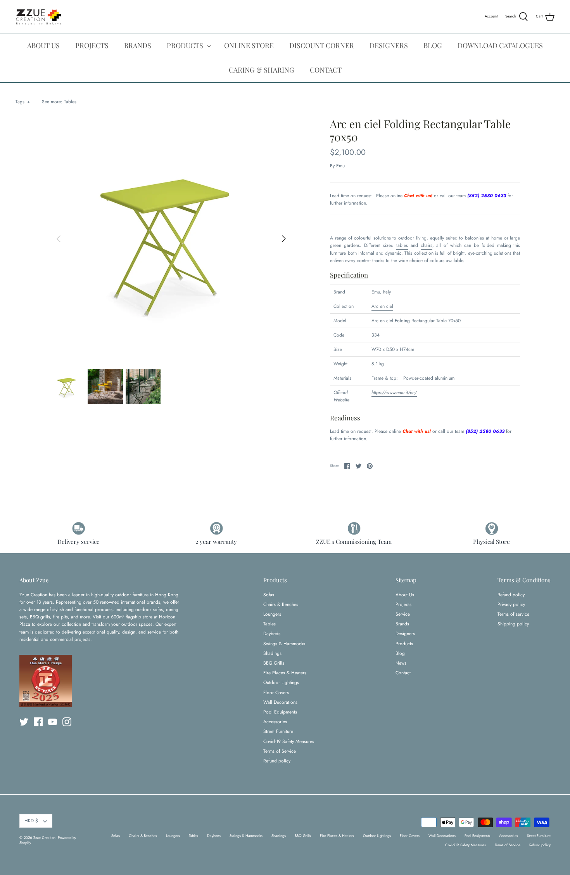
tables (402, 245)
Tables (70, 101)
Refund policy (276, 760)
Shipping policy (513, 623)
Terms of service (513, 614)
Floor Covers (276, 692)
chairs (426, 245)
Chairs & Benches (280, 604)
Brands (402, 623)
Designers (405, 633)
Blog (400, 653)
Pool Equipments (280, 711)
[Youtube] (52, 721)
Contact (403, 672)
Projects (403, 604)
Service (403, 614)
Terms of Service (279, 751)
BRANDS (137, 45)
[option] (171, 238)
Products (404, 643)
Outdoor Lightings (281, 682)
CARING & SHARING (261, 70)
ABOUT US (43, 45)
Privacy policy (511, 604)
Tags (23, 101)
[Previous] (58, 238)
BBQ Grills (273, 663)
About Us (405, 594)
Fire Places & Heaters (284, 672)
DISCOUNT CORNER (321, 45)
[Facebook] (38, 721)
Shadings (272, 653)
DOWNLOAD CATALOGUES (500, 45)
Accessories (275, 721)
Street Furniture (278, 731)
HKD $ (31, 820)
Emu (340, 165)
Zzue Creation (44, 837)
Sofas (268, 594)
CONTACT (326, 70)
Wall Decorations (280, 702)
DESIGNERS (389, 45)
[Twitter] (23, 721)
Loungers (272, 614)
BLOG (432, 45)
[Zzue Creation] (39, 16)
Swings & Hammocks (284, 643)
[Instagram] (66, 721)
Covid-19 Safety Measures (288, 741)
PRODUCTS (185, 45)
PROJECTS (92, 45)
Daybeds (271, 633)
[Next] (283, 238)
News (401, 663)
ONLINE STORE (249, 45)
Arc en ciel (382, 306)
